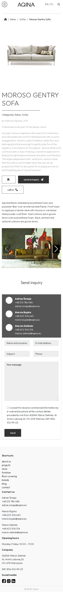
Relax (13, 19)
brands (5, 479)
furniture (6, 472)
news (4, 468)
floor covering (9, 476)
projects (6, 465)
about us (6, 461)
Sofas (22, 19)
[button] (4, 4)
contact (6, 487)
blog (4, 483)
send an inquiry (32, 179)
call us (10, 189)
